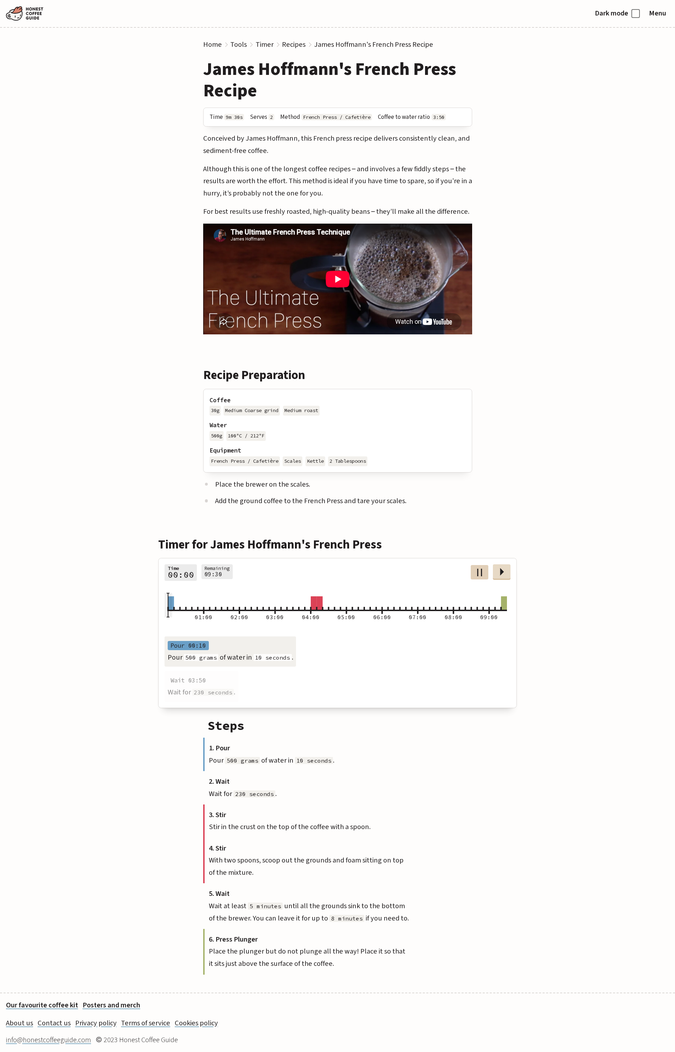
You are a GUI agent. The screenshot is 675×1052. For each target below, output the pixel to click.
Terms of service (145, 1023)
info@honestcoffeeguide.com (48, 1040)
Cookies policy (196, 1023)
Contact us (54, 1023)
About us (19, 1023)
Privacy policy (96, 1023)
